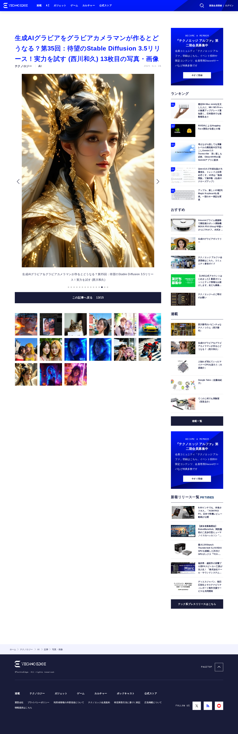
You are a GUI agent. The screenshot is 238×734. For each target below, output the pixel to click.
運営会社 (19, 702)
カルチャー (88, 5)
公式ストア (105, 5)
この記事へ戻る (88, 297)
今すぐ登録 (197, 75)
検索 (202, 5)
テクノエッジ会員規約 (99, 702)
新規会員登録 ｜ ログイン (221, 5)
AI (47, 5)
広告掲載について (153, 702)
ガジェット (60, 5)
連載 (39, 5)
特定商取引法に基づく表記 (127, 702)
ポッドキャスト (126, 693)
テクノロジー (37, 693)
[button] (18, 181)
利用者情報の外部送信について (69, 702)
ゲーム (74, 5)
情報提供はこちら (23, 707)
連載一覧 (197, 421)
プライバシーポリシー (38, 702)
